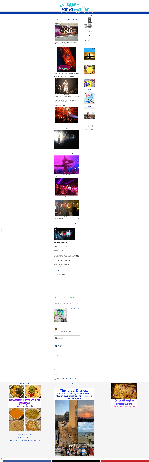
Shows (63, 303)
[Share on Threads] (1, 234)
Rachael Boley (59, 337)
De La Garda (57, 303)
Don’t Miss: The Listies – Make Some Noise (25, 434)
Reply (55, 350)
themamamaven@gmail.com (88, 31)
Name (54, 366)
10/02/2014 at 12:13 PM (60, 346)
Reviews (59, 15)
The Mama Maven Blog (74, 7)
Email (54, 369)
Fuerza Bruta (60, 303)
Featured (63, 15)
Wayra (65, 303)
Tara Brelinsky (59, 345)
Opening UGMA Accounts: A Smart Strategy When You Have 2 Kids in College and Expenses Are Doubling (25, 440)
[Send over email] (1, 231)
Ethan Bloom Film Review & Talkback (25, 435)
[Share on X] (1, 227)
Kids (57, 15)
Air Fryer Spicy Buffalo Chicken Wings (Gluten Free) (24, 438)
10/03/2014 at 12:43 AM (60, 338)
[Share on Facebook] (1, 225)
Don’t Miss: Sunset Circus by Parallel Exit (24, 437)
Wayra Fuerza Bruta (68, 303)
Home (55, 15)
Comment (55, 358)
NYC (62, 303)
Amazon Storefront (87, 40)
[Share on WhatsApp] (1, 233)
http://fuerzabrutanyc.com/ (58, 270)
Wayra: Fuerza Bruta (63, 43)
